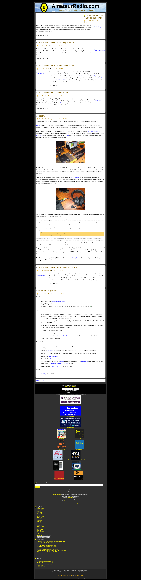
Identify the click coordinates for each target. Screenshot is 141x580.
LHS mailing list (53, 356)
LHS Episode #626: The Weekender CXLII (46, 545)
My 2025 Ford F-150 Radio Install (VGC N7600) (47, 549)
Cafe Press (65, 363)
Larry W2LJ (39, 522)
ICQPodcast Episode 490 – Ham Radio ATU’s (47, 551)
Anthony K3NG (40, 509)
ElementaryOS (63, 103)
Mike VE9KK (40, 525)
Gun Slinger (44, 374)
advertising (70, 497)
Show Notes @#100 (47, 291)
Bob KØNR (39, 511)
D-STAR (65, 336)
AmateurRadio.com (75, 6)
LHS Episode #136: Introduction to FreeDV (58, 267)
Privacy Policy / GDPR (79, 575)
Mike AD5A (39, 524)
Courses (39, 560)
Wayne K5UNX (40, 533)
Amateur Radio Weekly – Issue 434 (45, 547)
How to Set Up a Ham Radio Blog (70, 503)
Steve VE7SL (40, 530)
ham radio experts (68, 500)
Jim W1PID (39, 520)
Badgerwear (84, 361)
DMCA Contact (70, 575)
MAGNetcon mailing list (55, 359)
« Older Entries (40, 380)
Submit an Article (41, 566)
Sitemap (64, 575)
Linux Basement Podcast (58, 301)
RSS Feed (60, 575)
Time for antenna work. (42, 544)
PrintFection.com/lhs (55, 363)
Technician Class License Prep (46, 561)
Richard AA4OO (40, 526)
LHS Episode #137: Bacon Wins (53, 93)
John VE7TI (39, 521)
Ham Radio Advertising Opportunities (45, 562)
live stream (50, 350)
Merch (62, 361)
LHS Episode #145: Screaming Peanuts (56, 42)
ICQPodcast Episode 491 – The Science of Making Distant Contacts (52, 541)
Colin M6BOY (40, 512)
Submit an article (57, 494)
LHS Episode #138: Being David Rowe (56, 66)
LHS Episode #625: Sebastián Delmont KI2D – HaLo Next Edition (51, 550)
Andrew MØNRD (62, 119)
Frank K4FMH (40, 515)
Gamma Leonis (56, 366)
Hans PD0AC (40, 517)
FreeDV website (75, 177)
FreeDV (93, 76)
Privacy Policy (40, 565)
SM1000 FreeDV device (62, 80)
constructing (39, 135)
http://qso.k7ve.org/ (71, 258)
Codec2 (80, 76)
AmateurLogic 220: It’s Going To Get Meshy (47, 546)
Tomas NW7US (40, 531)
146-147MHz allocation (93, 131)
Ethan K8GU (39, 513)
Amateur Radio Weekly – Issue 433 (45, 553)
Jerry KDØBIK (40, 518)
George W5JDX (40, 516)
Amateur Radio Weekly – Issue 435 (45, 542)
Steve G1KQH (40, 529)
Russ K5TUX (58, 46)
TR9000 (67, 135)
